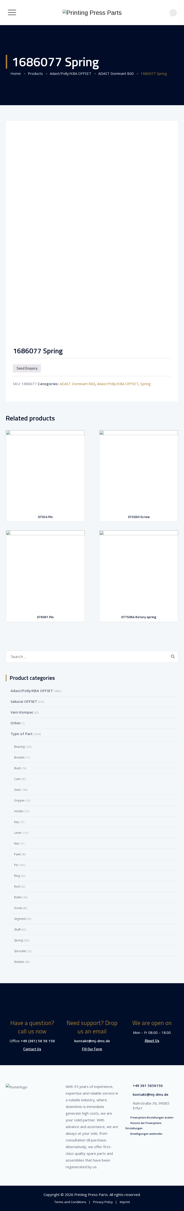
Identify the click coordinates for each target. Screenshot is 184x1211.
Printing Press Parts (91, 1194)
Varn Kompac (22, 712)
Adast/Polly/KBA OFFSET (117, 383)
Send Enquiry (27, 368)
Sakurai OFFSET (24, 701)
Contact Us (32, 1049)
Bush (17, 768)
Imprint (125, 1202)
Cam (17, 779)
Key (16, 822)
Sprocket (20, 951)
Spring (145, 383)
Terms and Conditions (70, 1202)
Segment (20, 919)
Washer (19, 962)
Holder (19, 811)
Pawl (17, 854)
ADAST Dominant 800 (77, 383)
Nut (16, 843)
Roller (18, 897)
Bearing (19, 747)
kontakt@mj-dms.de (92, 1040)
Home (15, 73)
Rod (17, 886)
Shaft (17, 929)
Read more (46, 497)
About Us (152, 1040)
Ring (17, 876)
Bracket (19, 757)
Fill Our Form (92, 1049)
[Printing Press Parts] (92, 12)
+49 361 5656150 (148, 1085)
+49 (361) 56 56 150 (38, 1040)
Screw (18, 908)
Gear (17, 790)
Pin (16, 865)
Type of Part (22, 733)
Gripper (19, 800)
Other (16, 722)
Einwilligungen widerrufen (146, 1133)
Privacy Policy (103, 1202)
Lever (18, 833)
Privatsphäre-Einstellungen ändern (151, 1117)
